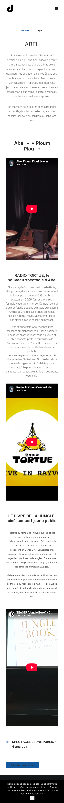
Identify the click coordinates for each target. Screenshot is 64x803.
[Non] (60, 791)
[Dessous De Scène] (10, 8)
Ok (32, 798)
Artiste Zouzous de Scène (22, 765)
